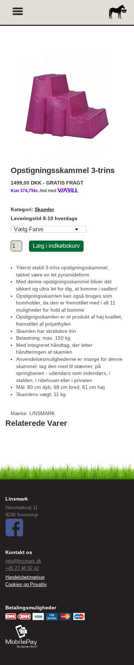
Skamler (44, 209)
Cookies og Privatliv (26, 584)
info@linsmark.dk (23, 561)
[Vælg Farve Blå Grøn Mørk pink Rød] (48, 229)
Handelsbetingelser (25, 577)
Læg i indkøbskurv (56, 246)
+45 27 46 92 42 (22, 568)
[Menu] (18, 10)
